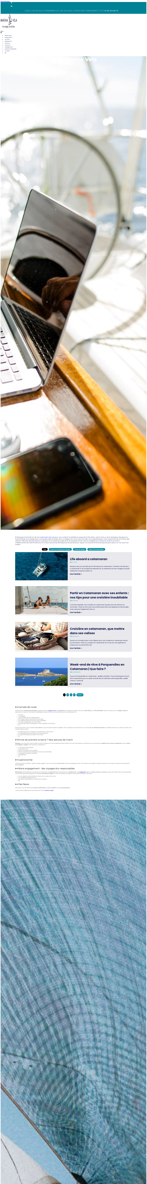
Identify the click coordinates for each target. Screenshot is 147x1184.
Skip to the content (5, 1)
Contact (7, 51)
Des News (23, 784)
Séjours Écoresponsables (96, 549)
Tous (44, 549)
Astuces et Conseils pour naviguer (60, 549)
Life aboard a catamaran (88, 559)
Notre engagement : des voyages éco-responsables (46, 768)
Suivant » (80, 695)
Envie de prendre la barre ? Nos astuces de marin (45, 739)
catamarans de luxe (47, 537)
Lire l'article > (76, 574)
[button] (55, 32)
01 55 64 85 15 (111, 10)
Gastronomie (25, 759)
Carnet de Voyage (79, 549)
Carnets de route (27, 707)
